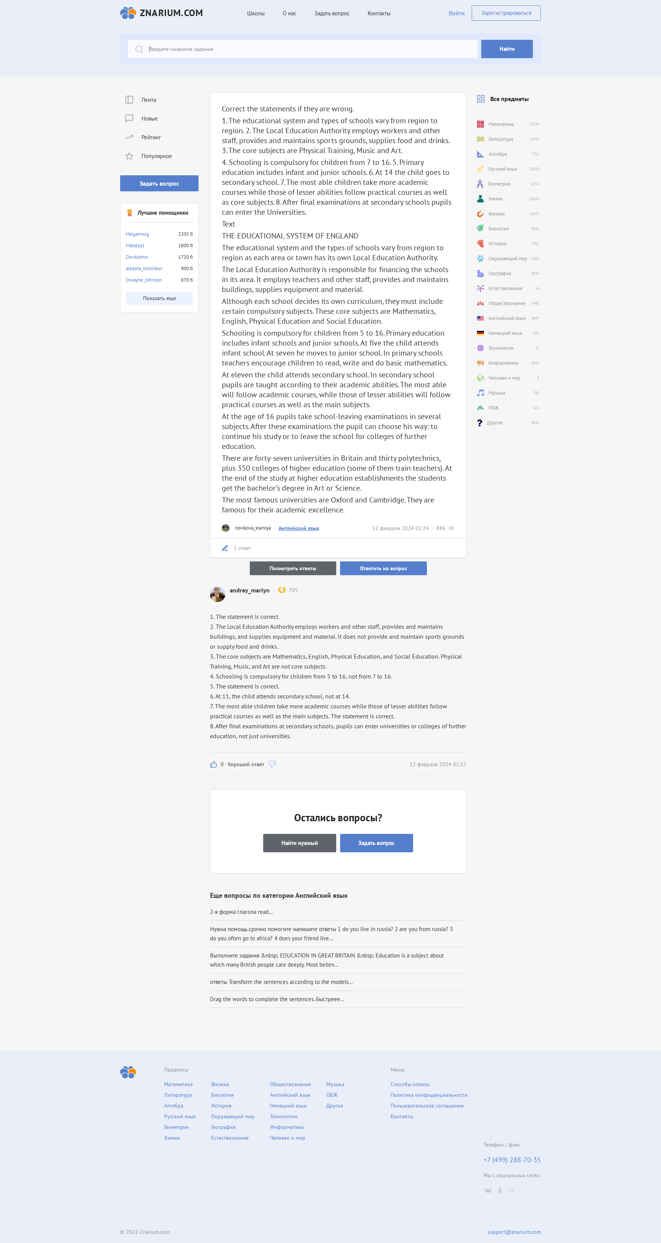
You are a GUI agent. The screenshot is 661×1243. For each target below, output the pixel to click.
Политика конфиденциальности (429, 1094)
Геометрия (176, 1127)
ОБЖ (331, 1094)
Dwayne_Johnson (144, 280)
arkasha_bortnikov (144, 268)
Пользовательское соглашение (427, 1105)
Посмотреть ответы (293, 568)
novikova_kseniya (253, 528)
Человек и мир (287, 1137)
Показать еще (159, 298)
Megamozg (137, 234)
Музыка (335, 1084)
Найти (507, 48)
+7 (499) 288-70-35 (512, 1160)
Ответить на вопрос (383, 568)
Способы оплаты (410, 1084)
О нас (289, 13)
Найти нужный (300, 843)
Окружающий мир (233, 1116)
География (223, 1127)
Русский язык (180, 1116)
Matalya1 (135, 245)
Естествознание (230, 1137)
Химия (172, 1137)
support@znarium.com (514, 1231)
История (221, 1105)
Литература (178, 1094)
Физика (220, 1084)
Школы (256, 13)
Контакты (379, 13)
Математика (178, 1084)
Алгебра (173, 1105)
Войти (457, 13)
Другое (334, 1105)
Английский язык (298, 528)
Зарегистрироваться (506, 12)
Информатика (287, 1127)
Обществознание (290, 1084)
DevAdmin (137, 257)
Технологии (284, 1116)
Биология (222, 1094)
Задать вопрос (159, 183)
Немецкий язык (288, 1105)
